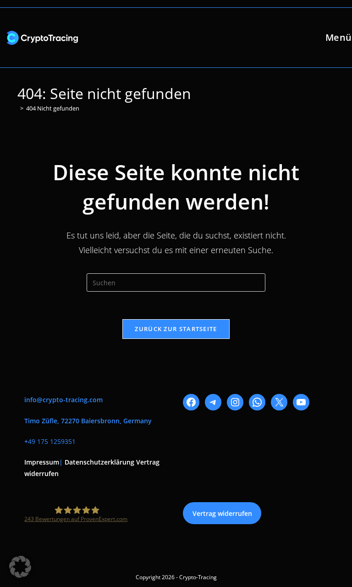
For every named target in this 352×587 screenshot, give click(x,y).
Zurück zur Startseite (176, 329)
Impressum (41, 462)
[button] (20, 567)
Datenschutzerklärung (99, 462)
